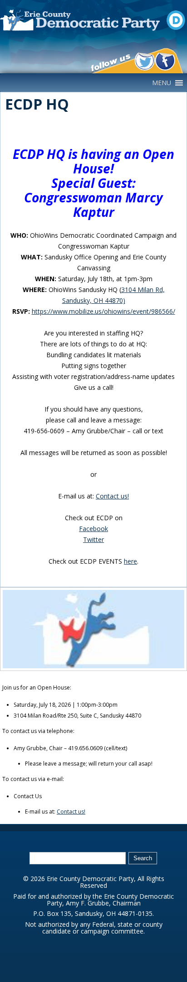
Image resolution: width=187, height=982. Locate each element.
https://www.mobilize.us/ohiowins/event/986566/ (103, 311)
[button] (161, 83)
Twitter (93, 539)
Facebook (93, 528)
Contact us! (112, 496)
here (130, 561)
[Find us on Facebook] (165, 61)
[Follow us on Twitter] (144, 61)
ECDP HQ (37, 104)
